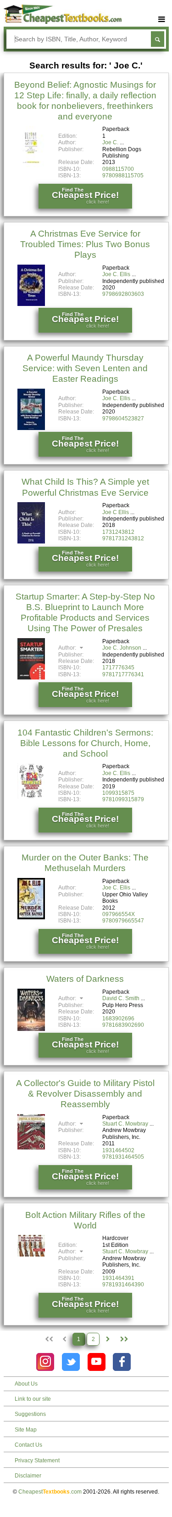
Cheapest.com (50, 1492)
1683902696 (118, 1018)
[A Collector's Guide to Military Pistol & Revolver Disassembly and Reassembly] (31, 1147)
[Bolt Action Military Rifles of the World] (31, 1254)
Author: (68, 648)
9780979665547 (123, 920)
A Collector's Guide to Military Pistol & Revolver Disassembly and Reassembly (85, 1093)
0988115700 (118, 169)
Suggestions (30, 1414)
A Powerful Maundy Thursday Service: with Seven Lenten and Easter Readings (85, 368)
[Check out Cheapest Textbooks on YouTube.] (96, 1362)
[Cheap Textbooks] (63, 22)
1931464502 (118, 1150)
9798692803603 (123, 294)
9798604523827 (123, 418)
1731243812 (118, 532)
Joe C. (110, 142)
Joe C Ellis (115, 512)
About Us (26, 1384)
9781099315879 (123, 799)
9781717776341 (123, 674)
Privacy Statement (37, 1460)
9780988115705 (123, 175)
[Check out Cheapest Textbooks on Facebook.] (122, 1362)
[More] (161, 19)
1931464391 (118, 1278)
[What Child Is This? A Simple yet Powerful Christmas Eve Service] (31, 541)
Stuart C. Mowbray (125, 1124)
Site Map (26, 1429)
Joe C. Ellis (116, 274)
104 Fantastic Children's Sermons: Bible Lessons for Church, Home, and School (85, 743)
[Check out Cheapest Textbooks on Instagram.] (45, 1362)
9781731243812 (123, 538)
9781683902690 (123, 1025)
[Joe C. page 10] (123, 1339)
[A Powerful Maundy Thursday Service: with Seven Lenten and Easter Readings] (31, 428)
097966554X (118, 914)
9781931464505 (123, 1157)
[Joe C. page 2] (108, 1339)
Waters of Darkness (85, 979)
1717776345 (118, 667)
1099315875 (118, 793)
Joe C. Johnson (121, 648)
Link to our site (33, 1399)
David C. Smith (120, 998)
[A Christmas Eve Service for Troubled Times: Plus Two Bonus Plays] (31, 304)
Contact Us (28, 1445)
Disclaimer (28, 1475)
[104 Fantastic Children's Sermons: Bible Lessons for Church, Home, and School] (31, 797)
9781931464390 (123, 1284)
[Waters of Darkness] (31, 1029)
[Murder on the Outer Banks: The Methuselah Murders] (31, 917)
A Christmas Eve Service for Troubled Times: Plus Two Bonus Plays (85, 244)
